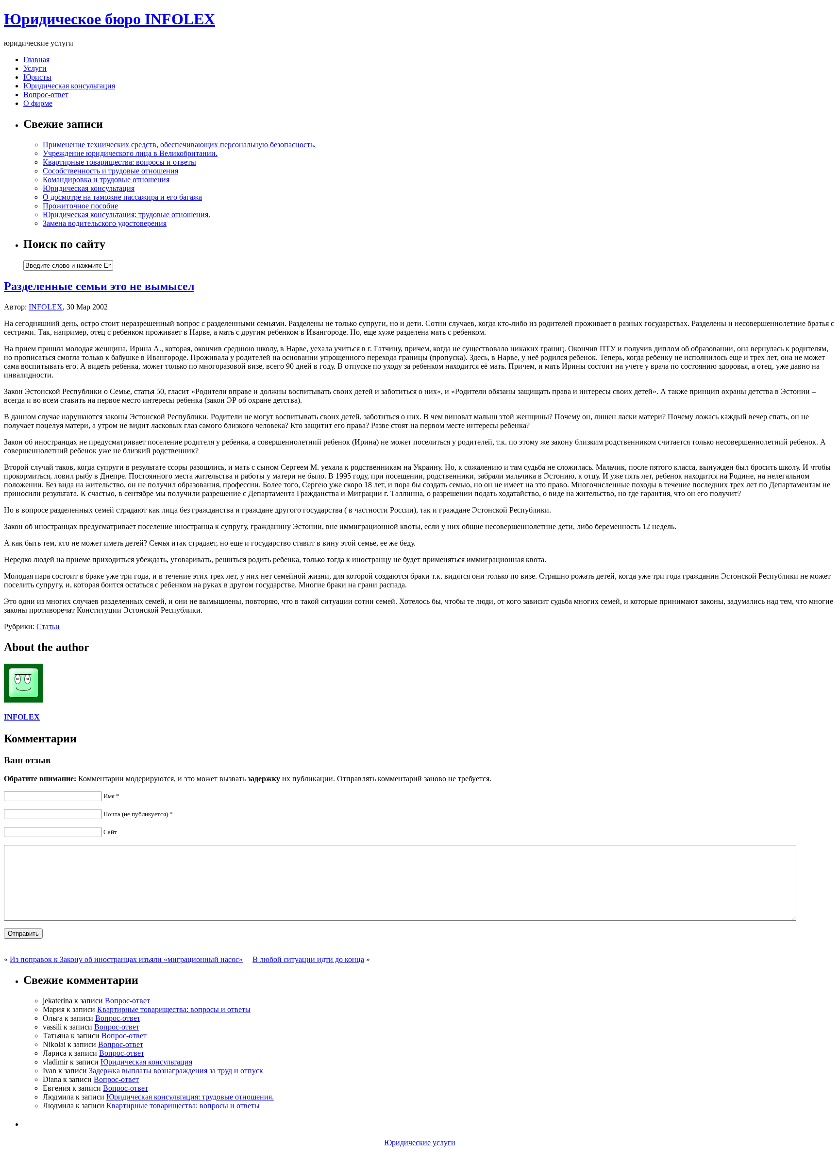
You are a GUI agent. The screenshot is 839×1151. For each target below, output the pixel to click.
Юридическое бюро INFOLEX (109, 19)
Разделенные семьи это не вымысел (99, 286)
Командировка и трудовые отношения (106, 179)
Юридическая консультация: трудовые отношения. (126, 214)
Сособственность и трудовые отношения (110, 171)
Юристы (37, 77)
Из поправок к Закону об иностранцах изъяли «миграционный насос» (126, 959)
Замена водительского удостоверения (105, 223)
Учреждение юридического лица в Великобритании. (130, 153)
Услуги (35, 68)
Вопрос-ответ (45, 94)
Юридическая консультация (69, 86)
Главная (36, 59)
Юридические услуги (419, 1142)
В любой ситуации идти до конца (308, 959)
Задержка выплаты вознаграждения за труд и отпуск (176, 1070)
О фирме (37, 103)
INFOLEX (46, 307)
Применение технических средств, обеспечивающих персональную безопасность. (179, 144)
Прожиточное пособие (80, 206)
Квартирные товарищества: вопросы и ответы (119, 162)
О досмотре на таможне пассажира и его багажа (122, 197)
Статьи (48, 626)
